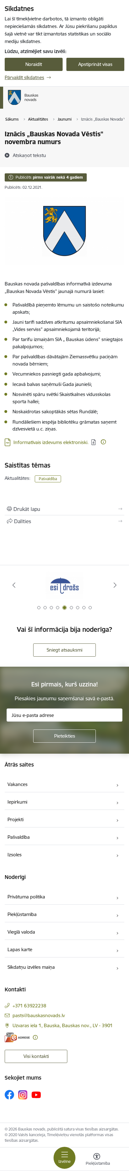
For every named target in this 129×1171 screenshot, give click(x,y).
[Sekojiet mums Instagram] (23, 1094)
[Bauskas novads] (38, 105)
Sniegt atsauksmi (64, 650)
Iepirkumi (17, 802)
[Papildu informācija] (103, 441)
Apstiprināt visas (95, 64)
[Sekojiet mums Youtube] (36, 1094)
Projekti (15, 819)
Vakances (18, 784)
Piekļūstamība (22, 914)
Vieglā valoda (21, 932)
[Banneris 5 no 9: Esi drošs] (64, 585)
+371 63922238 (29, 1006)
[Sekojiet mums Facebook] (9, 1094)
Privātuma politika (26, 897)
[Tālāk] (115, 585)
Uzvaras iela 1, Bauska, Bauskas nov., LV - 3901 (63, 1025)
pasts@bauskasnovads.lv (39, 1015)
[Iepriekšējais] (14, 585)
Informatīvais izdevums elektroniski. (51, 442)
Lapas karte (20, 949)
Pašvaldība (48, 478)
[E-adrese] (17, 1037)
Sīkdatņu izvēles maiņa (31, 967)
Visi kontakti (36, 1056)
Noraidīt (33, 64)
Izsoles (15, 855)
